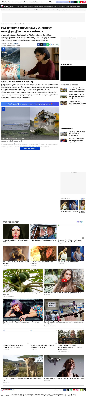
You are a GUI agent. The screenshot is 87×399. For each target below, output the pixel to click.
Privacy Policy (30, 394)
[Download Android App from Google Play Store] (81, 390)
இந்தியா (73, 6)
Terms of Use (22, 394)
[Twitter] (75, 2)
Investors (73, 394)
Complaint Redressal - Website (49, 394)
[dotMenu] (78, 6)
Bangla (38, 1)
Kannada (16, 1)
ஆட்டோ (41, 6)
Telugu (30, 1)
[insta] (84, 2)
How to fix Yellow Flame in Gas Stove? (41, 9)
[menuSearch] (85, 6)
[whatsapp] (78, 2)
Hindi (42, 1)
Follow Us (55, 44)
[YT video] (81, 2)
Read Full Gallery (30, 148)
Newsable (11, 1)
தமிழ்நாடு (30, 6)
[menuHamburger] (82, 6)
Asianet (7, 390)
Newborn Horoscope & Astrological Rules (19, 9)
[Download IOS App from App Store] (84, 390)
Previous (82, 10)
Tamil (34, 1)
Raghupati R (16, 43)
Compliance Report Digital (64, 394)
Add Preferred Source (62, 2)
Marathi (46, 1)
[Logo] (8, 6)
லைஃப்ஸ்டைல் (61, 6)
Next (84, 10)
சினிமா (36, 6)
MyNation (51, 1)
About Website (15, 394)
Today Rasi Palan (74, 9)
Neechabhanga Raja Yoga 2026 (60, 9)
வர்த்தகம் (46, 6)
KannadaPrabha (23, 1)
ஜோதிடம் (68, 6)
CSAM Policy (37, 394)
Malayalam (4, 1)
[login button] (80, 6)
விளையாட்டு (52, 6)
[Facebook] (72, 2)
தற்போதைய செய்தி (22, 6)
